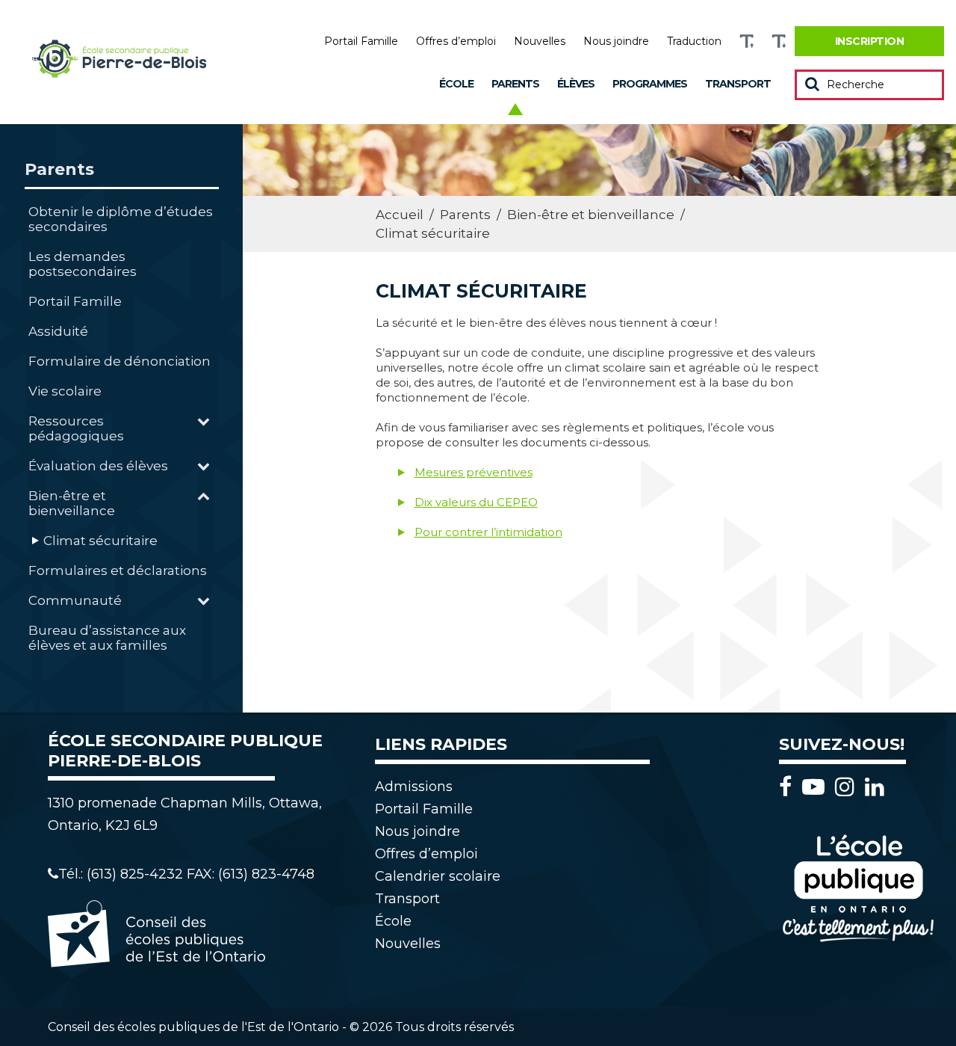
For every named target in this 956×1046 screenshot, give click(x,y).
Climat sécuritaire (100, 540)
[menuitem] (869, 41)
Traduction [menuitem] (694, 41)
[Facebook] (789, 787)
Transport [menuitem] (738, 83)
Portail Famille (75, 301)
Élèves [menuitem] (576, 83)
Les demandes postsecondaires (82, 264)
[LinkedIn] (874, 787)
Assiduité (58, 331)
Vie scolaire (65, 391)
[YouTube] (817, 787)
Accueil (399, 214)
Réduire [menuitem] (779, 41)
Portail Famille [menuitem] (361, 41)
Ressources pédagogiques (76, 428)
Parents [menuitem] (515, 83)
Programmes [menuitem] (649, 83)
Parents (59, 169)
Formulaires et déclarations (117, 570)
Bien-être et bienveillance (71, 503)
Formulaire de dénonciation (119, 361)
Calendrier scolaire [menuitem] (437, 876)
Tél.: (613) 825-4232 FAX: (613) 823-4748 (186, 874)
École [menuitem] (456, 83)
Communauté (75, 600)
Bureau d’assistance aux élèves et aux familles (107, 638)
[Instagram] (848, 787)
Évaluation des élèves (98, 465)
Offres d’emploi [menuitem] (456, 41)
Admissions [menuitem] (414, 786)
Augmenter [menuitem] (746, 41)
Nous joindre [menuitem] (616, 41)
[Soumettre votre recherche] (812, 84)
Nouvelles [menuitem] (539, 41)
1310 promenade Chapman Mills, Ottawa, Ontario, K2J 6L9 (185, 814)
